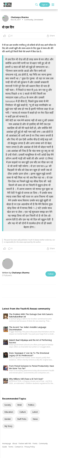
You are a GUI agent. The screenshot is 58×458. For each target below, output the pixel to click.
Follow (51, 274)
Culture (23, 412)
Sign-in (44, 4)
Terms (11, 447)
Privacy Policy (30, 447)
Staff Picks (21, 419)
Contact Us (19, 447)
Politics (31, 405)
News (35, 419)
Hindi (19, 405)
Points (35, 443)
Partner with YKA (25, 443)
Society (7, 405)
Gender (7, 419)
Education (8, 412)
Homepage (6, 443)
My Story (8, 426)
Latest (35, 412)
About (15, 443)
